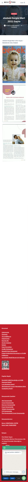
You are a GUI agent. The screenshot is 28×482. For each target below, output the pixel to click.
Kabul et (5, 478)
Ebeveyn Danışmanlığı (8, 405)
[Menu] (2, 2)
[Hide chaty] (24, 478)
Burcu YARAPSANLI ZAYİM (10, 423)
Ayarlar (18, 478)
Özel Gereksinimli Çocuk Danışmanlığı (13, 413)
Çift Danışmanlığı (7, 411)
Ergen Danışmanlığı (7, 407)
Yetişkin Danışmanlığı (8, 409)
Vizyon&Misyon (6, 336)
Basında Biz (5, 341)
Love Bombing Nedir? (8, 384)
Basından (14, 13)
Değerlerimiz (5, 338)
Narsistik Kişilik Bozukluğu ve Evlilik (12, 380)
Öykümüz (5, 334)
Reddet (12, 478)
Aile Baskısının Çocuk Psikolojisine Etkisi (14, 386)
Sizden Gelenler (6, 343)
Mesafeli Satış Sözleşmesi (9, 351)
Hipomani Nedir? (7, 382)
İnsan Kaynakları (7, 347)
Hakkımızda (5, 332)
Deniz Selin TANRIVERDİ (9, 425)
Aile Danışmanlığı (7, 400)
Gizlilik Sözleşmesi (7, 349)
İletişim (4, 345)
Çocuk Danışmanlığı (8, 403)
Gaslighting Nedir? (7, 388)
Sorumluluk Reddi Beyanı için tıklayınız (13, 357)
